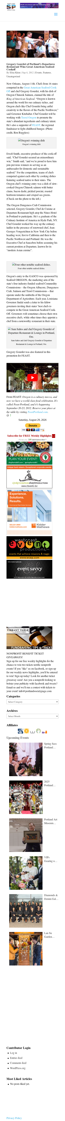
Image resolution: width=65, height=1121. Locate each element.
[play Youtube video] (32, 377)
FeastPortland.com (38, 412)
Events (38, 72)
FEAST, (36, 125)
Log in (13, 1052)
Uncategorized (13, 76)
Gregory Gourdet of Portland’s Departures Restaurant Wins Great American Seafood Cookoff (30, 66)
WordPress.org (18, 1068)
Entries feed (16, 1058)
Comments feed (18, 1063)
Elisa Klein (15, 72)
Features (47, 72)
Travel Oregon (28, 117)
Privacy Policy (14, 1118)
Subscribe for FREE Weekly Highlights (29, 435)
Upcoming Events (17, 737)
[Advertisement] (31, 603)
